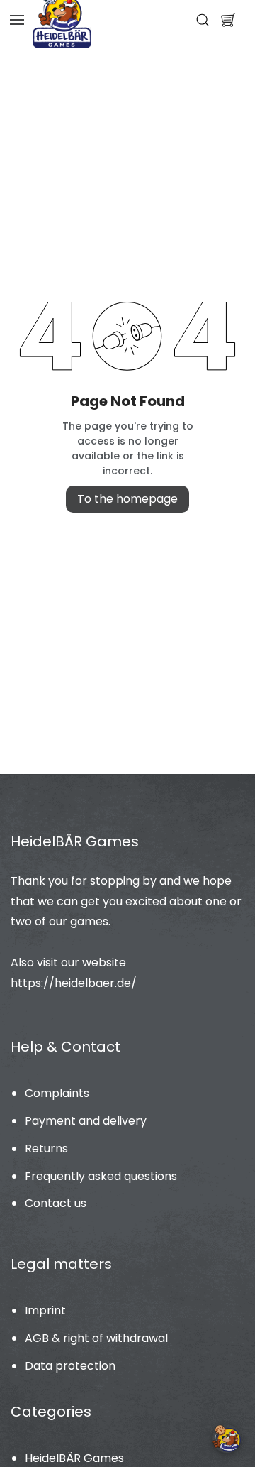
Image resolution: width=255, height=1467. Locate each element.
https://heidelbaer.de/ (74, 983)
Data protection (70, 1366)
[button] (228, 20)
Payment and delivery (86, 1121)
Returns (46, 1148)
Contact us (55, 1203)
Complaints (57, 1093)
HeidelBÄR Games (74, 1458)
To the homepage (127, 499)
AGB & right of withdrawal (96, 1338)
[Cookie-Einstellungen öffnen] (226, 1438)
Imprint (45, 1310)
